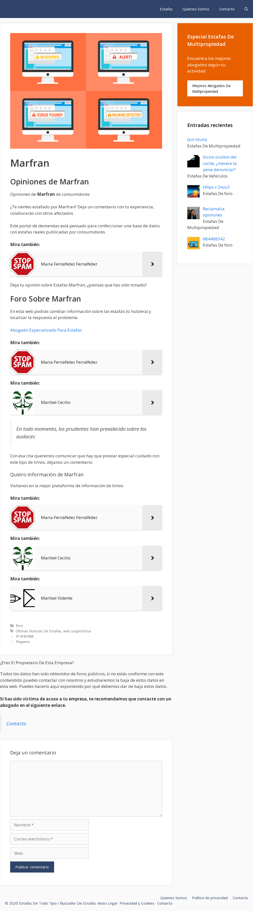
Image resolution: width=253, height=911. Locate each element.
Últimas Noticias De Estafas (38, 631)
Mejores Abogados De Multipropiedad (211, 88)
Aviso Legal (107, 903)
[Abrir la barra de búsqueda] (246, 9)
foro (19, 625)
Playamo (23, 641)
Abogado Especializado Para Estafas (46, 330)
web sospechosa (77, 631)
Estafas (166, 8)
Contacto (226, 8)
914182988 (25, 636)
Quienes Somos (196, 8)
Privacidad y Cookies (137, 903)
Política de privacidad (210, 897)
